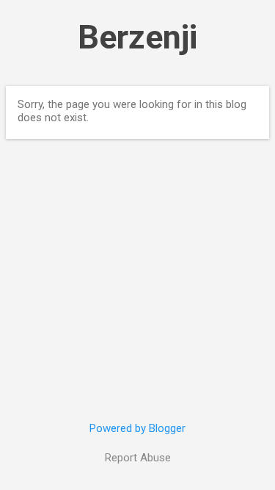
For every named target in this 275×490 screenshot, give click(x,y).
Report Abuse (138, 457)
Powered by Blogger (137, 428)
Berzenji (137, 37)
